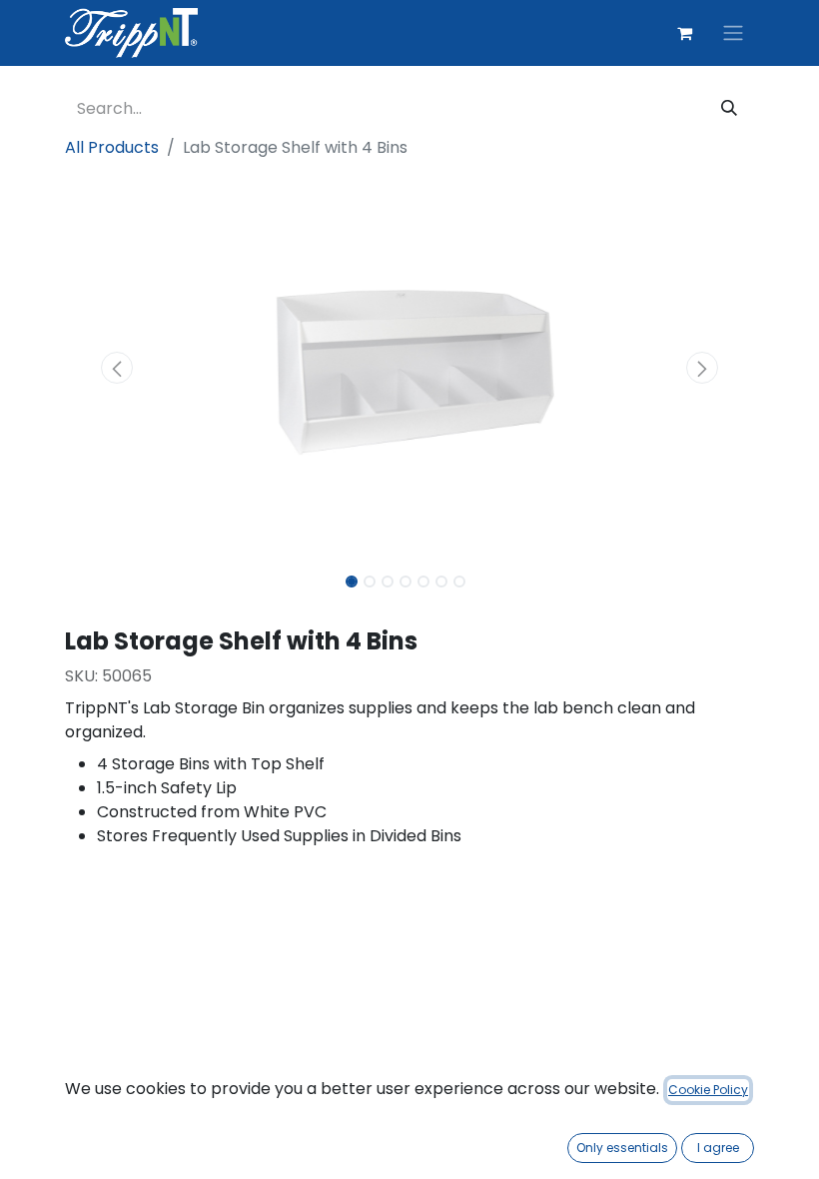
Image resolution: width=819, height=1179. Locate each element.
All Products (112, 147)
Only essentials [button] (622, 1147)
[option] (409, 959)
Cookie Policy (708, 1089)
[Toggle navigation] (733, 33)
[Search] (729, 109)
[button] (117, 368)
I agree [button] (718, 1147)
